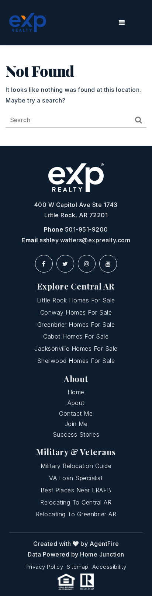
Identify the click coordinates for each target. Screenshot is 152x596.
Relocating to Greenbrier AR (76, 514)
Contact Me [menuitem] (76, 413)
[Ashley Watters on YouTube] (108, 264)
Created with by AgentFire (76, 543)
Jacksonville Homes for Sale (76, 348)
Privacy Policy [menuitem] (44, 566)
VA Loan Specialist (76, 478)
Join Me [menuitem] (76, 423)
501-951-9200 (86, 229)
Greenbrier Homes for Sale (76, 324)
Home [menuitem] (76, 392)
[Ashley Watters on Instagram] (87, 264)
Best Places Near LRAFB (76, 490)
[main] (76, 95)
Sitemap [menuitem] (78, 566)
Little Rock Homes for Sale (76, 300)
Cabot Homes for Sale (75, 336)
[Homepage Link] (27, 21)
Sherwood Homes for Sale (76, 360)
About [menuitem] (76, 402)
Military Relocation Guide (76, 465)
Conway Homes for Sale (76, 312)
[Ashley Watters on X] (65, 264)
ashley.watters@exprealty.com (84, 240)
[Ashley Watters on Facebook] (44, 264)
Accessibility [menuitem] (109, 566)
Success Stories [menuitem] (76, 434)
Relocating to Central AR (75, 502)
